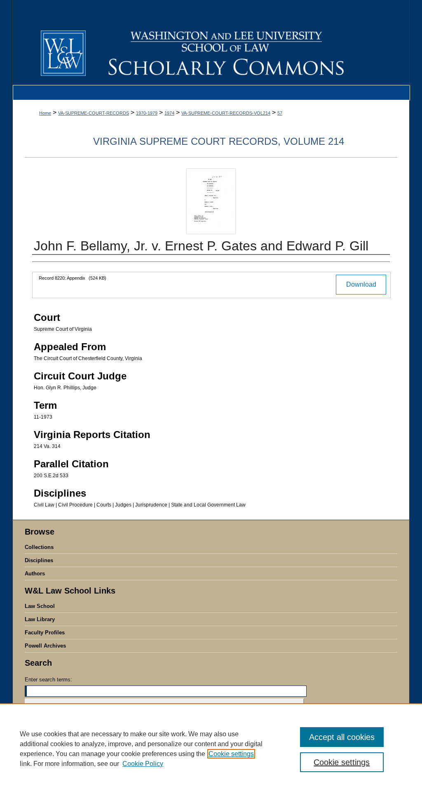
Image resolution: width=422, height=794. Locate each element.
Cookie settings (231, 753)
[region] (211, 748)
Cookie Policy (142, 763)
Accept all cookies (342, 737)
